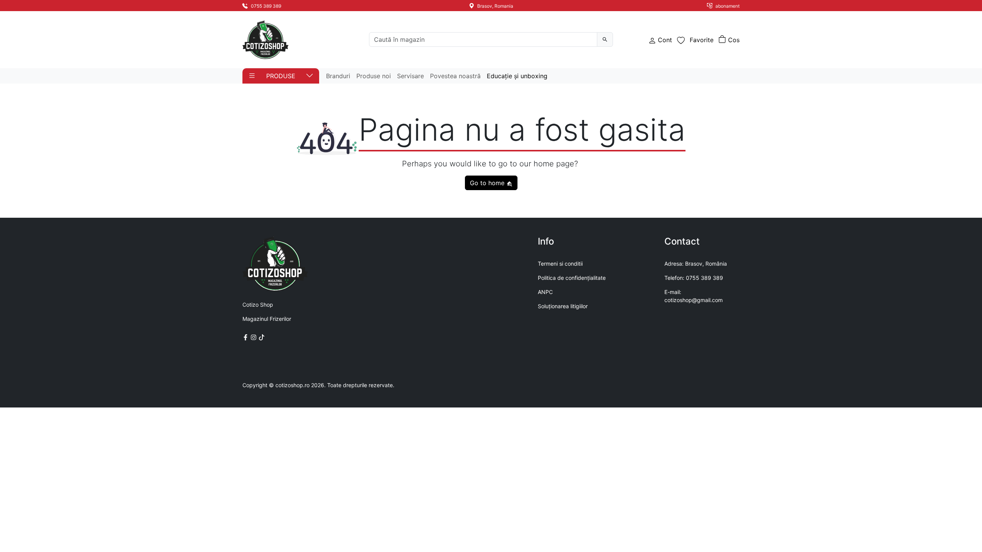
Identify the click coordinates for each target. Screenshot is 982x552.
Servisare (410, 76)
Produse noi (373, 76)
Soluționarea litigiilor (563, 306)
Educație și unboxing (517, 76)
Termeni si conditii (560, 263)
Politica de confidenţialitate (572, 277)
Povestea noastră (455, 76)
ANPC (545, 292)
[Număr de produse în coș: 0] (729, 39)
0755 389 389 (265, 6)
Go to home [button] (488, 183)
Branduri (338, 76)
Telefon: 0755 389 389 (693, 277)
